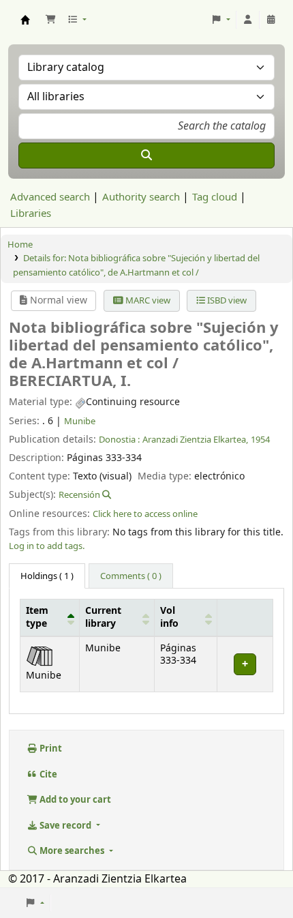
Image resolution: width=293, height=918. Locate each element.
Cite (47, 774)
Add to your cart (74, 799)
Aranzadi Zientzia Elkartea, (195, 439)
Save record (65, 825)
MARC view (146, 300)
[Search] (146, 155)
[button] (50, 20)
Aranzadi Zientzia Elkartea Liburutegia (25, 20)
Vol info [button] (169, 617)
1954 (260, 439)
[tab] (131, 576)
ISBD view (226, 300)
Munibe (79, 421)
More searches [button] (71, 850)
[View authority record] (105, 494)
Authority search (141, 197)
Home (20, 244)
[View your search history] (271, 20)
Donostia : (119, 439)
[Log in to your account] (248, 20)
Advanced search (50, 197)
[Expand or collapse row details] (245, 664)
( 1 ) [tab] (47, 575)
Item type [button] (37, 617)
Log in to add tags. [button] (46, 545)
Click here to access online (145, 513)
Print (49, 748)
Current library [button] (103, 617)
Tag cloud (214, 197)
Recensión (79, 494)
